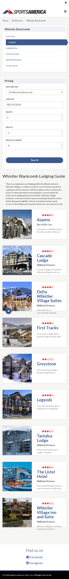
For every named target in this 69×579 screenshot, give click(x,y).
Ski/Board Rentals (14, 59)
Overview (10, 36)
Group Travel (11, 65)
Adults (9, 127)
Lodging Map (11, 48)
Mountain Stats (12, 54)
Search (34, 160)
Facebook (36, 557)
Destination (12, 87)
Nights (9, 112)
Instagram (36, 563)
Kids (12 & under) (14, 140)
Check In (10, 99)
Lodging (11, 42)
